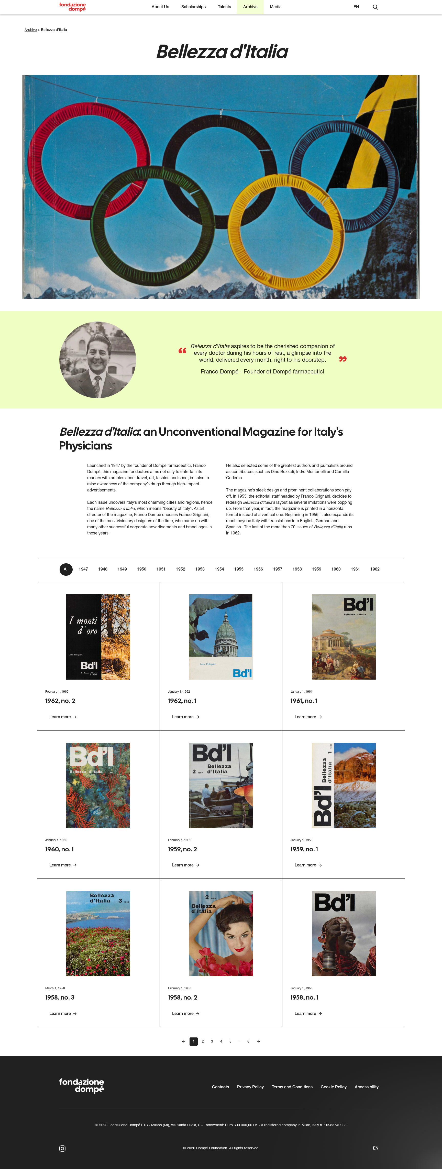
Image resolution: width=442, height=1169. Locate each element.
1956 (258, 569)
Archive (250, 7)
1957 (277, 569)
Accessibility (367, 1087)
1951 (161, 569)
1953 (200, 569)
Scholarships (193, 7)
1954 (219, 569)
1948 (102, 569)
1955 (239, 569)
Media (276, 7)
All (66, 569)
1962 (375, 569)
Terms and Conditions (292, 1087)
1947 (83, 569)
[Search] (375, 7)
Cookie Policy (334, 1087)
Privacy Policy (250, 1087)
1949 (122, 569)
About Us (160, 7)
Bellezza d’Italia (54, 30)
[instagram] (62, 1148)
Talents (224, 7)
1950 (141, 569)
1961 (355, 569)
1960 (336, 569)
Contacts (220, 1087)
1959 (316, 569)
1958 (297, 569)
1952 (180, 569)
